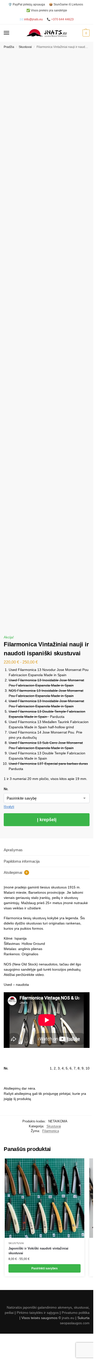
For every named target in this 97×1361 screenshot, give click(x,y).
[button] (85, 33)
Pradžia (9, 47)
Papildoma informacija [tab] (22, 861)
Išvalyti (9, 807)
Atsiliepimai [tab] (15, 872)
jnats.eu (68, 1318)
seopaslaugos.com (75, 1323)
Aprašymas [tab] (13, 850)
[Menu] (11, 33)
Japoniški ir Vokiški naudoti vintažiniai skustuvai (38, 1251)
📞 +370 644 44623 (60, 19)
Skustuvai (25, 47)
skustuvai (81, 1307)
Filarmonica (50, 1131)
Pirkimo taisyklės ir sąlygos (38, 1313)
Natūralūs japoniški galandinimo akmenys (39, 1307)
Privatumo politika (76, 1313)
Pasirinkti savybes (44, 1268)
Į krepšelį (46, 819)
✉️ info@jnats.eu (31, 19)
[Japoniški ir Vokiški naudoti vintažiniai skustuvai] (44, 1198)
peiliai (9, 1313)
